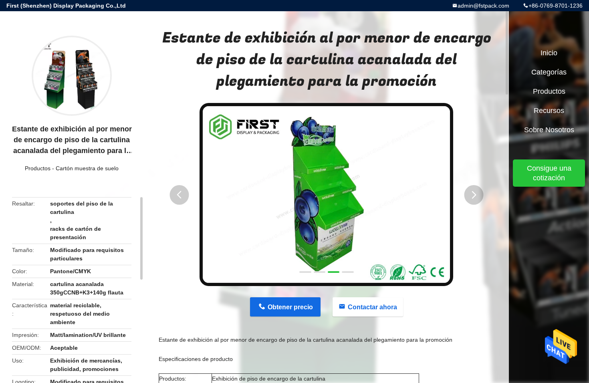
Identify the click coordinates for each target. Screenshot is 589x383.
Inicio (549, 53)
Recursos (549, 111)
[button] (179, 195)
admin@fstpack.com (483, 5)
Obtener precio (290, 307)
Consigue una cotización (549, 173)
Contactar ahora (372, 307)
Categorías (549, 72)
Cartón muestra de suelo (87, 168)
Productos (37, 168)
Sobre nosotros (549, 130)
